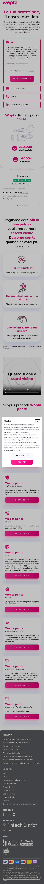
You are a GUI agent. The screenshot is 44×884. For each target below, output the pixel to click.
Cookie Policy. (15, 450)
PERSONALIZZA (22, 456)
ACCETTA (22, 462)
